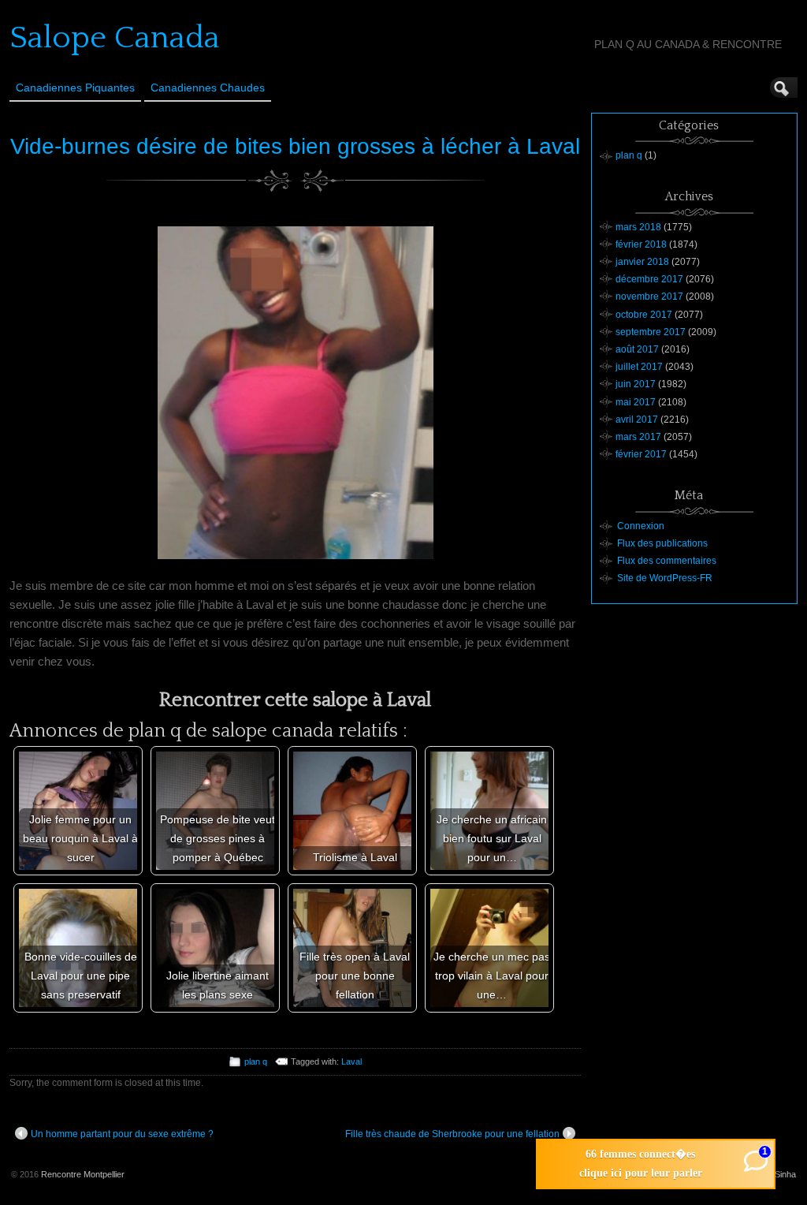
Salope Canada (114, 38)
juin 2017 (635, 384)
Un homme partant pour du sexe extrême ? (122, 1134)
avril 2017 (636, 419)
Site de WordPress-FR (664, 578)
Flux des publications (662, 543)
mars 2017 (638, 436)
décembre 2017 (649, 279)
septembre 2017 (650, 332)
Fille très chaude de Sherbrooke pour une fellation (452, 1134)
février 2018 (641, 244)
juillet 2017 (639, 366)
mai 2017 (635, 402)
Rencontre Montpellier (83, 1174)
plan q (255, 1061)
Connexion (640, 526)
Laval (351, 1061)
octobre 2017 (643, 314)
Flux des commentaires (666, 560)
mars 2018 (638, 227)
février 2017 (641, 454)
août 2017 (637, 349)
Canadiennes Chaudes (208, 87)
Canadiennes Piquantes (75, 87)
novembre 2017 (649, 296)
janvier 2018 (642, 261)
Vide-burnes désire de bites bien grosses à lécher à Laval (295, 146)
